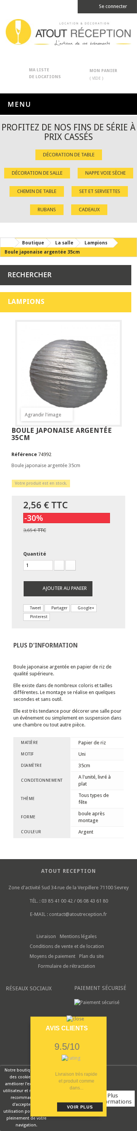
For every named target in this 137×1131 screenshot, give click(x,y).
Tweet (35, 608)
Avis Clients (67, 1028)
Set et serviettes (99, 191)
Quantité (34, 554)
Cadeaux (89, 209)
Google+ (85, 608)
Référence (24, 454)
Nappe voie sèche (105, 173)
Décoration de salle (37, 173)
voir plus (80, 1107)
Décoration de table (68, 154)
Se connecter (112, 6)
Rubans (47, 209)
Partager (58, 608)
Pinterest (38, 616)
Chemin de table (36, 191)
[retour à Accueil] (7, 242)
